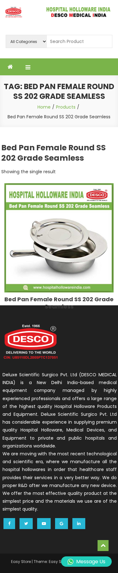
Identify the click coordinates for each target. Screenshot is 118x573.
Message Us (90, 561)
